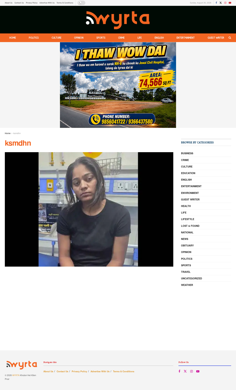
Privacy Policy (31, 2)
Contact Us (19, 2)
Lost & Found (190, 225)
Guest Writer (216, 37)
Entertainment (186, 37)
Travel (186, 271)
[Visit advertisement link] (118, 85)
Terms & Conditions (65, 2)
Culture (56, 37)
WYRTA (16, 375)
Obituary (187, 245)
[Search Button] (230, 37)
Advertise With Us (47, 2)
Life (140, 37)
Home (12, 37)
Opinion (78, 37)
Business (187, 153)
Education (188, 173)
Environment (190, 193)
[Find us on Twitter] (220, 3)
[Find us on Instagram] (225, 3)
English (159, 37)
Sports (100, 37)
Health (186, 206)
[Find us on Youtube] (230, 3)
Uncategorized (191, 278)
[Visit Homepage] (118, 19)
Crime (121, 37)
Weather (187, 285)
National (187, 232)
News (184, 239)
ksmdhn (17, 133)
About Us (8, 2)
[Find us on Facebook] (216, 3)
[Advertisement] (118, 326)
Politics (34, 37)
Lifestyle (187, 219)
